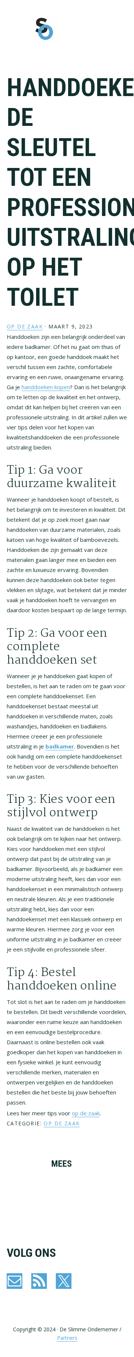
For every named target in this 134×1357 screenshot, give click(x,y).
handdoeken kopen (46, 387)
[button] (122, 28)
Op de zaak (25, 326)
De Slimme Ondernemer (44, 29)
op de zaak (86, 1113)
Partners (67, 1337)
